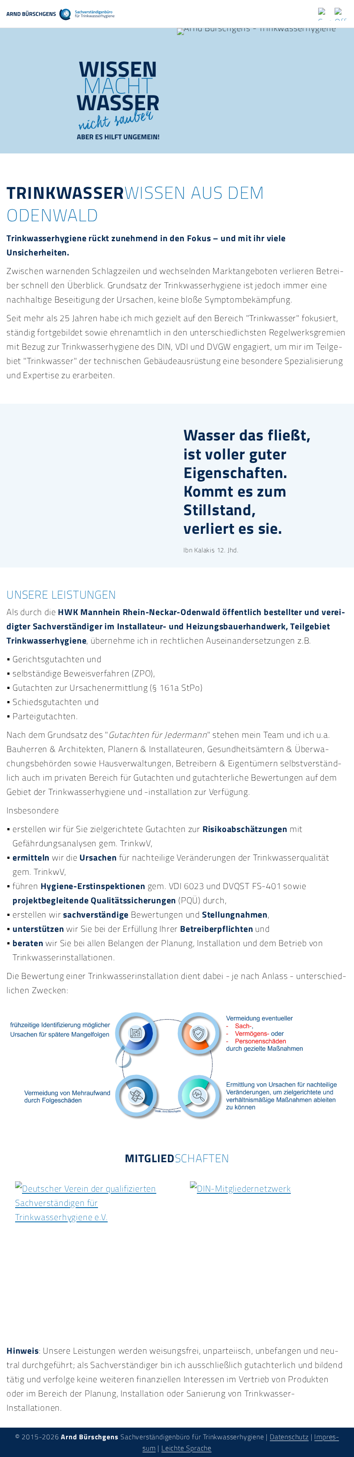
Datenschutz (289, 1436)
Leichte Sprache (186, 1448)
